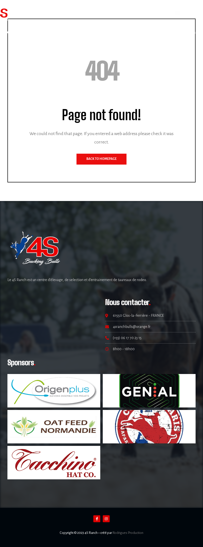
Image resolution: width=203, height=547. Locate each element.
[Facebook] (9, 32)
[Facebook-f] (96, 518)
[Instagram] (17, 32)
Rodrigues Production (127, 533)
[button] (177, 13)
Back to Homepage (101, 159)
